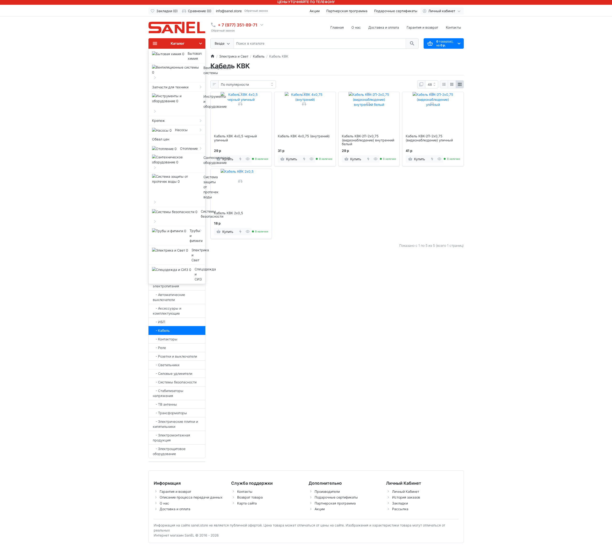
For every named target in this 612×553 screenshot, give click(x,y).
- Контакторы (165, 339)
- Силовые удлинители (172, 373)
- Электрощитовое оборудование (169, 451)
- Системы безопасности (175, 382)
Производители (327, 491)
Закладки (400, 503)
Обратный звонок (256, 10)
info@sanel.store (229, 11)
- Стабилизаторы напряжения (168, 393)
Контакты (453, 27)
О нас (356, 27)
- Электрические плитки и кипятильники (175, 424)
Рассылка (400, 509)
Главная (337, 27)
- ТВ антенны (165, 404)
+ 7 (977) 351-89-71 (237, 24)
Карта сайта (247, 503)
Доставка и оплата (383, 27)
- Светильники (166, 365)
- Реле (159, 348)
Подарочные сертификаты (395, 11)
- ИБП (159, 322)
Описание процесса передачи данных (191, 497)
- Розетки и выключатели (175, 356)
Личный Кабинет (405, 491)
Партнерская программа (346, 11)
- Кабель (161, 330)
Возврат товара (250, 497)
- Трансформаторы (170, 413)
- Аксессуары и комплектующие (167, 310)
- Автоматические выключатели (169, 297)
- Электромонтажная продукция (171, 437)
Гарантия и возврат (422, 27)
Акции (315, 11)
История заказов (406, 497)
